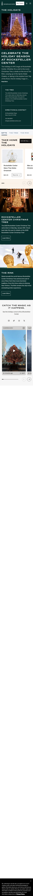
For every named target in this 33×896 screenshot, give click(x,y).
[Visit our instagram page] (9, 320)
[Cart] (26, 3)
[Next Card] (29, 183)
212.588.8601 (9, 119)
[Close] (31, 881)
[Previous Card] (24, 183)
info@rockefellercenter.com (13, 121)
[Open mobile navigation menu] (30, 3)
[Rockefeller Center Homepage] (8, 3)
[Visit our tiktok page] (14, 320)
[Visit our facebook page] (19, 320)
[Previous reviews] (24, 379)
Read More (4, 82)
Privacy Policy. (20, 894)
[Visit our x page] (24, 320)
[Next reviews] (29, 379)
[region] (16, 887)
